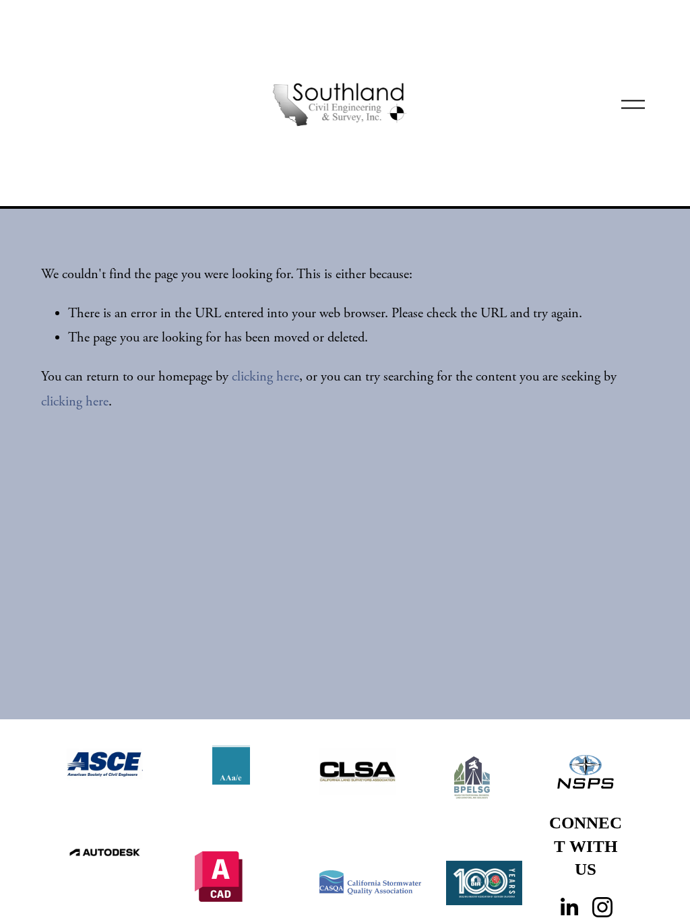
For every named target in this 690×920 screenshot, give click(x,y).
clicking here (265, 376)
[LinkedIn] (568, 907)
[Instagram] (602, 907)
